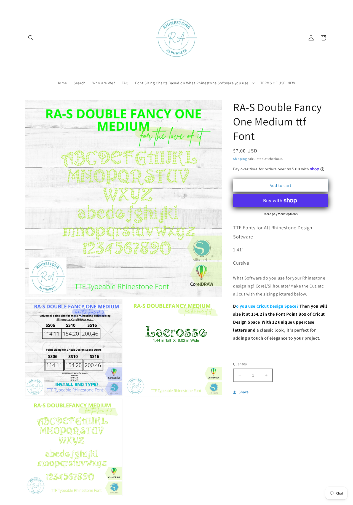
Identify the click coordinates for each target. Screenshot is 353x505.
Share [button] (244, 392)
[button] (31, 38)
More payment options (281, 214)
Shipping (240, 159)
